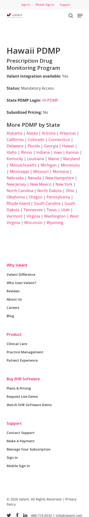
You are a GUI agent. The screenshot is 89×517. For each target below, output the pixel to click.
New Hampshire (59, 177)
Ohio (70, 190)
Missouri (41, 171)
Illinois (26, 152)
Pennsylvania (58, 197)
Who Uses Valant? (21, 282)
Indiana (43, 152)
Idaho (12, 152)
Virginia (33, 216)
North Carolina (20, 190)
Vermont (15, 216)
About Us (14, 299)
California (15, 139)
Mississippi (19, 171)
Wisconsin (33, 222)
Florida (34, 146)
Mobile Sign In (18, 466)
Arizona (49, 133)
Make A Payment (21, 441)
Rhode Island (18, 203)
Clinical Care (17, 344)
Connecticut (59, 139)
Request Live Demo (22, 396)
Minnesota (70, 165)
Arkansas (68, 133)
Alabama (14, 133)
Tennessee (33, 209)
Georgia (51, 146)
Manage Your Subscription (29, 449)
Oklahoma (16, 197)
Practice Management (25, 352)
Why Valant (17, 265)
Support (14, 423)
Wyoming (55, 222)
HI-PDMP (50, 100)
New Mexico (41, 184)
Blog (10, 316)
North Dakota (49, 190)
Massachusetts (23, 165)
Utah (65, 209)
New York (64, 184)
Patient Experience (22, 360)
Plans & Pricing (19, 388)
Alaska (32, 133)
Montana (61, 171)
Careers (13, 307)
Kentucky (15, 158)
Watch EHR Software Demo (29, 405)
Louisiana (35, 158)
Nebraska (15, 177)
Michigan (49, 165)
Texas (52, 209)
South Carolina (47, 203)
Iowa (58, 152)
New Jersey (16, 184)
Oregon (35, 197)
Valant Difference (21, 274)
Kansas (72, 152)
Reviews (13, 291)
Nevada (34, 177)
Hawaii (68, 146)
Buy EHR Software (23, 378)
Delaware (15, 146)
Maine (53, 158)
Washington (55, 216)
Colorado (36, 139)
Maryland (71, 158)
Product (14, 334)
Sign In (12, 457)
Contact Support (21, 432)
